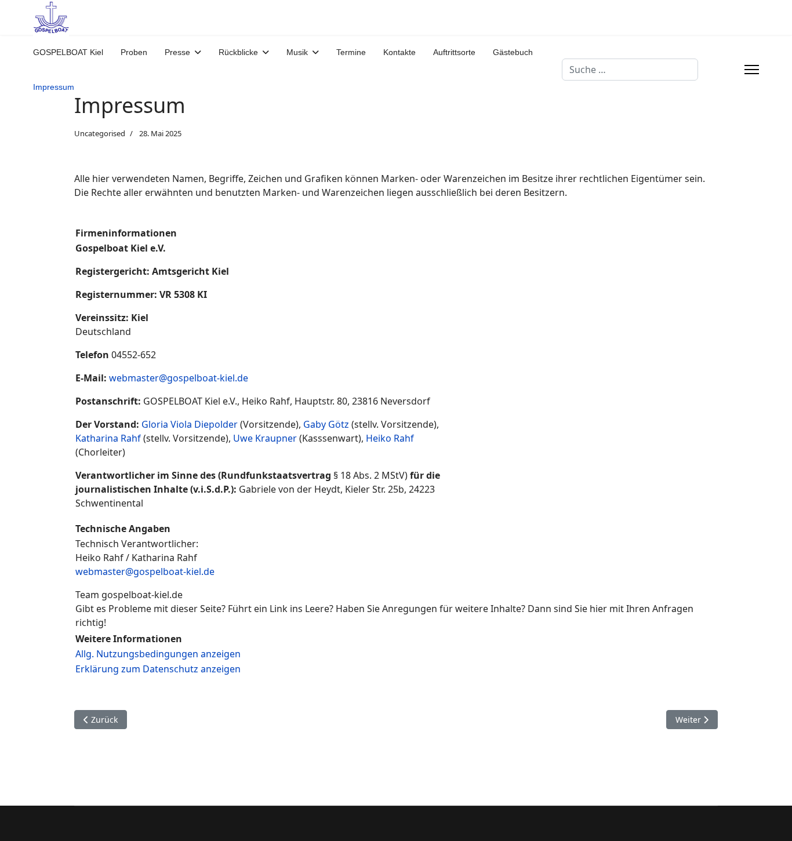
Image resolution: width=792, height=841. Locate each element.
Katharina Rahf (108, 438)
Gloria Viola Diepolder (190, 424)
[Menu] (751, 69)
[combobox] (630, 70)
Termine (351, 52)
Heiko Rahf (390, 438)
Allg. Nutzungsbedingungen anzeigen (158, 653)
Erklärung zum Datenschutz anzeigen (158, 668)
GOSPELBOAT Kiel (68, 52)
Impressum (53, 87)
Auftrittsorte (454, 52)
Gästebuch (513, 52)
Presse (177, 52)
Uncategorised (99, 133)
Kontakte (399, 52)
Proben (134, 52)
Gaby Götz (326, 424)
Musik (297, 52)
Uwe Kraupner (265, 438)
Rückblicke (238, 52)
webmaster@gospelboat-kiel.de (178, 378)
